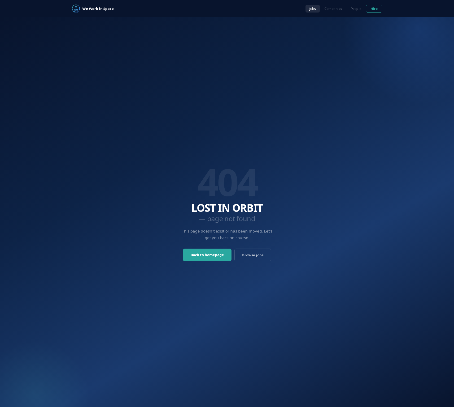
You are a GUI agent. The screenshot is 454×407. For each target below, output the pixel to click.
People (356, 8)
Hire (374, 8)
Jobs (312, 8)
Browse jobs (252, 255)
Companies (333, 8)
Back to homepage (207, 254)
